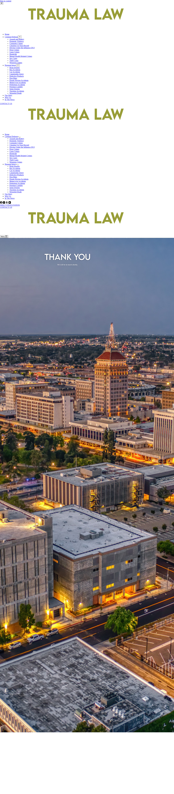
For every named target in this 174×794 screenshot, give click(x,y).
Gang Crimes (14, 52)
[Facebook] (1, 203)
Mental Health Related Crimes (20, 56)
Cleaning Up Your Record (19, 46)
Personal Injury (10, 65)
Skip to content (5, 1)
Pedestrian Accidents (17, 85)
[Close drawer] (1, 3)
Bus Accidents (14, 70)
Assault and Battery (16, 39)
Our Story (8, 95)
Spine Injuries (14, 89)
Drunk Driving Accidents (18, 80)
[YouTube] (10, 203)
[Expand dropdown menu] (20, 36)
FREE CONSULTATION (10, 205)
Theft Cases (13, 61)
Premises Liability (16, 87)
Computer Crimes (16, 43)
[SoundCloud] (7, 203)
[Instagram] (4, 203)
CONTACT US (6, 104)
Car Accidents (14, 72)
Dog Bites (13, 78)
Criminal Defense (11, 37)
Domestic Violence (16, 41)
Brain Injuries (14, 68)
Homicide (13, 54)
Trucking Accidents (16, 91)
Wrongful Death (15, 93)
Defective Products (16, 76)
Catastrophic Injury (16, 74)
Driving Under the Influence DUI (22, 48)
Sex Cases (13, 58)
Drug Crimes (14, 50)
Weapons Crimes (15, 63)
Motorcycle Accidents (17, 83)
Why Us (8, 97)
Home (7, 34)
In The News (10, 100)
